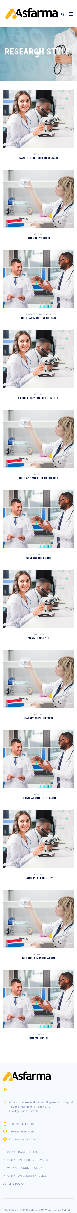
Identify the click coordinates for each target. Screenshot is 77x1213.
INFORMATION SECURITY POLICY (24, 1175)
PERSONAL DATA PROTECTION (23, 1152)
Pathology (38, 234)
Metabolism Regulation (38, 958)
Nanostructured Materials (38, 158)
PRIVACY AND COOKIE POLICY (22, 1167)
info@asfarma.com (21, 1131)
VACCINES (38, 634)
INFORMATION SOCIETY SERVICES (25, 1160)
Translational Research (38, 798)
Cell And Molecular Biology (38, 478)
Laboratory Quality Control (38, 398)
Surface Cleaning (38, 558)
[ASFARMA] (31, 13)
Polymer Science (38, 638)
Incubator (45, 314)
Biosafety (32, 314)
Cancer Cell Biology (39, 878)
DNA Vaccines (38, 1038)
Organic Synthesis (38, 238)
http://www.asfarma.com (25, 1139)
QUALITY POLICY (14, 1183)
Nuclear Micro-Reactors (38, 318)
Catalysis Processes (38, 718)
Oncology (38, 154)
